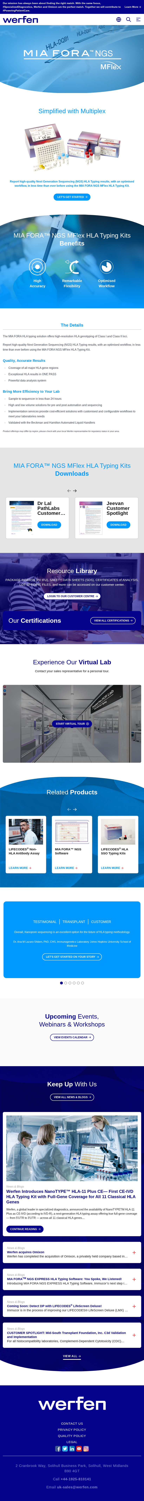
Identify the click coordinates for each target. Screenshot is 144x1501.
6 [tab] (82, 983)
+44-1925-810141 (76, 1479)
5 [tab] (78, 983)
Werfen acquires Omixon (25, 1252)
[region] (72, 514)
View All (70, 1356)
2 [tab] (66, 983)
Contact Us (72, 1423)
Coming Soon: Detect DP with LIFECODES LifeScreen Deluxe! (54, 1306)
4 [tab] (74, 983)
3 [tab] (70, 983)
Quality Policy (72, 1436)
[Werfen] (20, 19)
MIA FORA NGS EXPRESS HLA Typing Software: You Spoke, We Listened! (64, 1279)
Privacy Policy (72, 1430)
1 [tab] (61, 983)
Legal (72, 1442)
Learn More (18, 867)
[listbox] (72, 518)
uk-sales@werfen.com (77, 1487)
